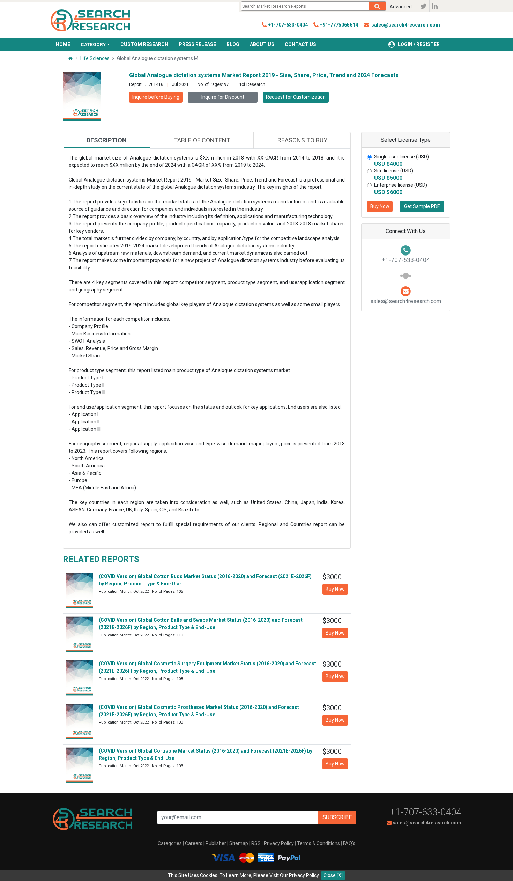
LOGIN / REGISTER (419, 44)
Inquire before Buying (155, 97)
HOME (63, 44)
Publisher (216, 843)
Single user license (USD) (401, 157)
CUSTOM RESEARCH (144, 44)
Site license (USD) (393, 170)
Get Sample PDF (422, 206)
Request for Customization (296, 97)
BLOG (232, 44)
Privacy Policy (279, 843)
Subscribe (337, 817)
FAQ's (349, 843)
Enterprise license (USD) (400, 185)
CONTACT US (300, 44)
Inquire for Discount (222, 97)
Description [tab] (107, 140)
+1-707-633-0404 (425, 812)
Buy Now (379, 206)
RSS (256, 843)
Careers (193, 843)
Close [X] (333, 875)
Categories (170, 843)
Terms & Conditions (318, 843)
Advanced (400, 6)
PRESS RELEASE (197, 44)
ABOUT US (262, 44)
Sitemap (238, 843)
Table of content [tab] (202, 140)
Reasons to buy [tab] (302, 140)
